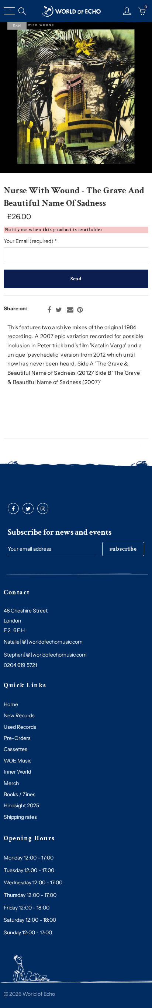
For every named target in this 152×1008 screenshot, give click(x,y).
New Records (19, 715)
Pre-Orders (17, 738)
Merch (11, 783)
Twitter (59, 310)
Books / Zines (19, 794)
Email (70, 310)
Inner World (17, 771)
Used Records (20, 727)
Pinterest (80, 310)
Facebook (49, 310)
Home (11, 704)
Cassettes (15, 749)
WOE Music (17, 760)
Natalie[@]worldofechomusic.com (43, 641)
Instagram (43, 508)
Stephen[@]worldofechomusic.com (45, 654)
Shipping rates (20, 817)
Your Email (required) (30, 241)
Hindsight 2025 (21, 805)
